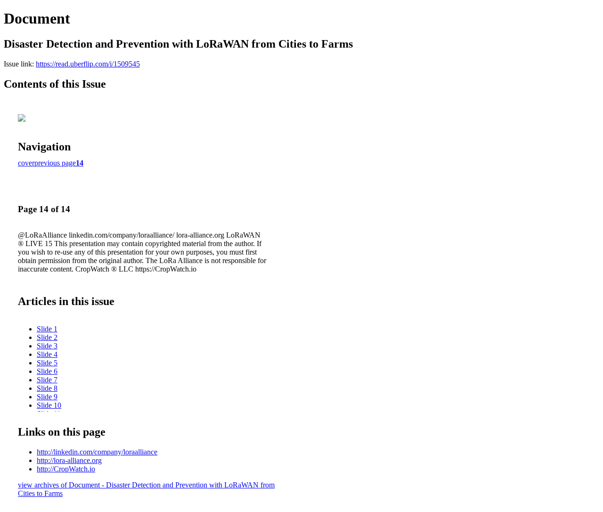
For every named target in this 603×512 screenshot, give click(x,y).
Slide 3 (47, 346)
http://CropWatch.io (66, 469)
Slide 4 (47, 354)
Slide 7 (47, 380)
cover (26, 163)
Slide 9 (47, 397)
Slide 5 (47, 363)
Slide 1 (47, 329)
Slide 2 (47, 337)
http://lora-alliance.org (69, 460)
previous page (55, 163)
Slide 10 (49, 405)
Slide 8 (47, 388)
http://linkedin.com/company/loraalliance (97, 452)
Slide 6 (47, 371)
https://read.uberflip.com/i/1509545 (88, 64)
